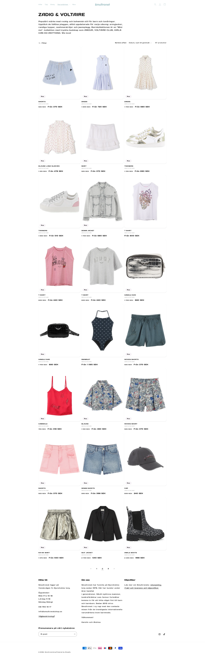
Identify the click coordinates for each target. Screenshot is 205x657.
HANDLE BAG (130, 295)
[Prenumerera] (74, 634)
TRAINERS (128, 166)
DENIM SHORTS (88, 488)
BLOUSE (85, 424)
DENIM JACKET (87, 230)
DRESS (84, 102)
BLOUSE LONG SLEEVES (48, 166)
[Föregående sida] (91, 568)
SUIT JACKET (87, 553)
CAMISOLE (43, 424)
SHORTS (42, 102)
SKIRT (84, 166)
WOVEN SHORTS (131, 359)
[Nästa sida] (114, 568)
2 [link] (102, 569)
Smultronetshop (50, 652)
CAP (126, 488)
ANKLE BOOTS (130, 553)
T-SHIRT (127, 230)
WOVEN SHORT (130, 424)
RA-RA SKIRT (44, 553)
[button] (63, 4)
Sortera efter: (121, 43)
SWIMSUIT (85, 359)
